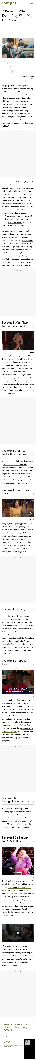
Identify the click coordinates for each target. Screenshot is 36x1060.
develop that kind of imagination (14, 551)
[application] (18, 933)
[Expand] (26, 1041)
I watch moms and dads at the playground (17, 182)
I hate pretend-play (15, 222)
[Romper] (9, 3)
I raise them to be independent (19, 887)
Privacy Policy (8, 1046)
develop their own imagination (15, 464)
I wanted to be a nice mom (15, 625)
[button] (18, 933)
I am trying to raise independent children (17, 356)
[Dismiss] (32, 1041)
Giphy (32, 352)
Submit (7, 1042)
